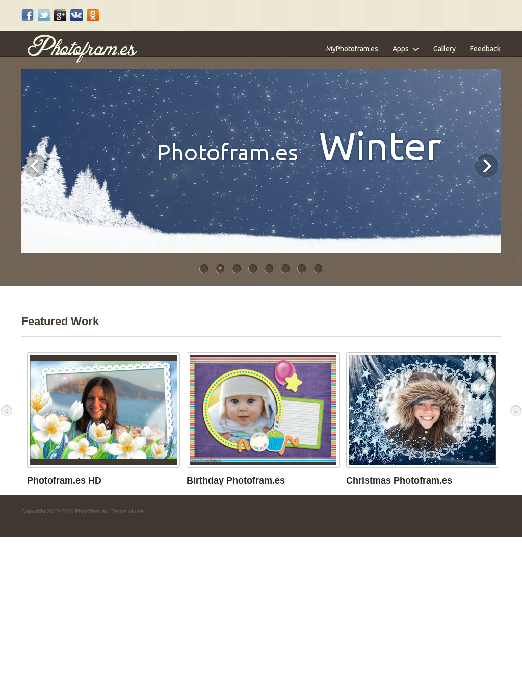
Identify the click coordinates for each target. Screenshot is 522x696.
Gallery (444, 49)
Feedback (485, 49)
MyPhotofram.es (352, 49)
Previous (35, 165)
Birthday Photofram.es (236, 480)
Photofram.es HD (64, 480)
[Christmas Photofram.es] (422, 462)
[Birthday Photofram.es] (263, 462)
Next (486, 165)
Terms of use (127, 511)
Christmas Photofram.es (399, 480)
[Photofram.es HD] (103, 462)
